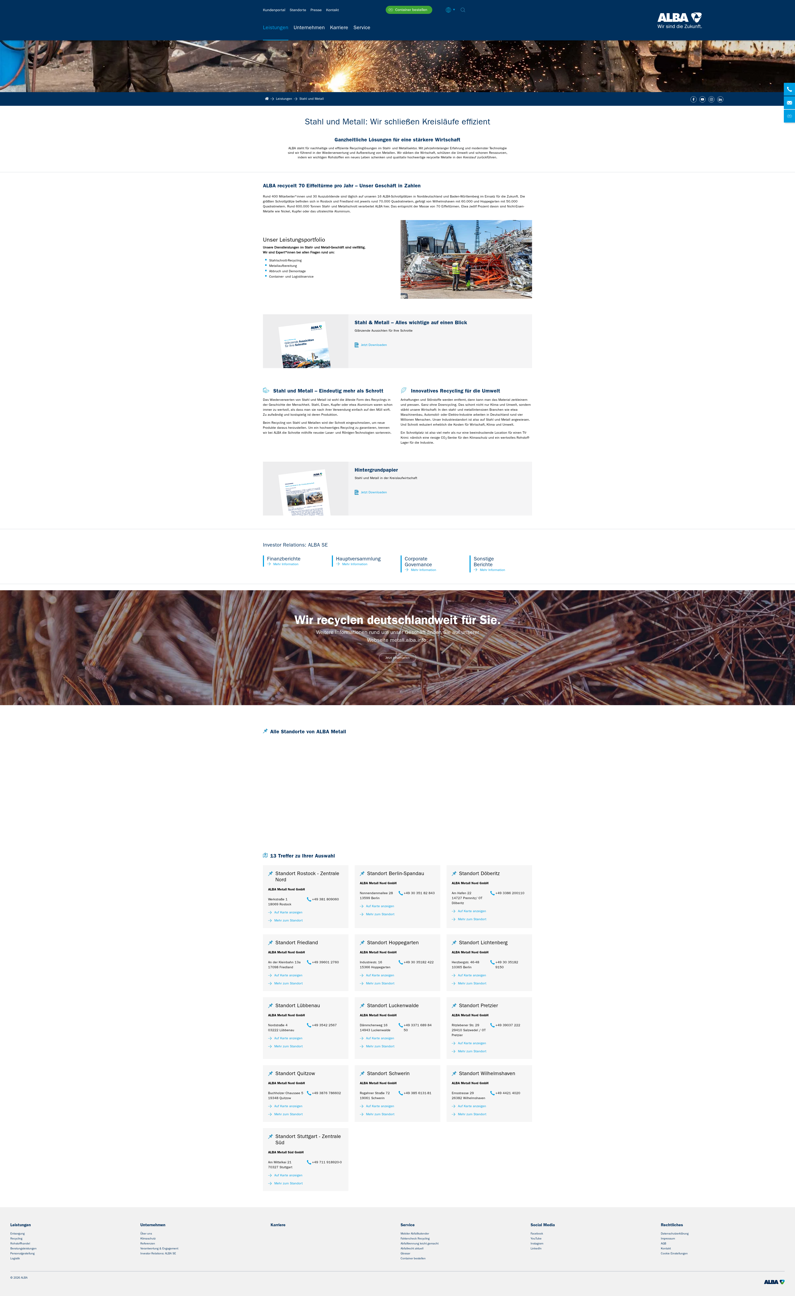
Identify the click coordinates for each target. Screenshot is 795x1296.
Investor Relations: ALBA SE (158, 1253)
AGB (663, 1243)
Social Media (543, 1224)
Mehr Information (286, 564)
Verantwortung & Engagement (159, 1248)
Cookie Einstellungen (674, 1253)
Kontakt (666, 1248)
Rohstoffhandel (20, 1243)
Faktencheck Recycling (415, 1238)
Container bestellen (413, 1258)
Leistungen (20, 1224)
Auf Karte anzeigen (288, 912)
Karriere (278, 1224)
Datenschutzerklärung (675, 1233)
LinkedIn (536, 1248)
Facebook (537, 1233)
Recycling (16, 1238)
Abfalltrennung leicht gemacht (419, 1243)
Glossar (405, 1253)
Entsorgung (17, 1233)
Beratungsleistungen (23, 1248)
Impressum (668, 1238)
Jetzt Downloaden (374, 345)
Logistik (15, 1258)
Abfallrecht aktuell (412, 1248)
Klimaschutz (148, 1238)
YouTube (536, 1238)
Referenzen (147, 1243)
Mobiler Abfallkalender (415, 1233)
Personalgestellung (22, 1253)
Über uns (146, 1233)
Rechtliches (672, 1224)
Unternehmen (152, 1224)
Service (408, 1224)
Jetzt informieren (397, 658)
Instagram (537, 1243)
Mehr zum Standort (288, 920)
